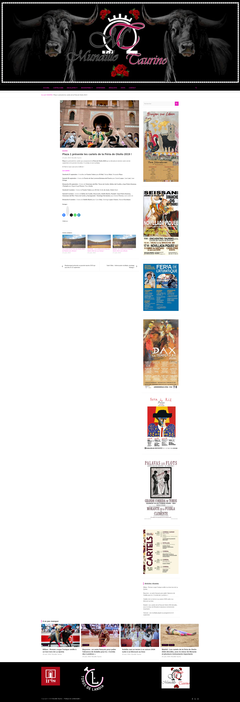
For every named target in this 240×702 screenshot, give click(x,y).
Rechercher (177, 104)
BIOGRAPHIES (86, 88)
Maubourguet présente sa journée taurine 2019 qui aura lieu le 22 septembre (80, 266)
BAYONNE (86, 645)
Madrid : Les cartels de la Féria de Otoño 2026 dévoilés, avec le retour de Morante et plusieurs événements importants (160, 607)
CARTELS (165, 645)
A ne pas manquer (51, 621)
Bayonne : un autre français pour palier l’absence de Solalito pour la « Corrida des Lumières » (99, 651)
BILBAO (45, 645)
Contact (132, 88)
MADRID (65, 151)
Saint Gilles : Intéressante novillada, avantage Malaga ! (120, 266)
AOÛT (124, 645)
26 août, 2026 (47, 654)
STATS (123, 88)
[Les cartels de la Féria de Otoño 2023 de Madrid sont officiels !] (74, 241)
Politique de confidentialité (72, 698)
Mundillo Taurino (76, 158)
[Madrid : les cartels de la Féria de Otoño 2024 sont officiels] (124, 241)
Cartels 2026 (58, 88)
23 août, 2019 (66, 158)
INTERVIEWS (100, 88)
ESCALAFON (71, 88)
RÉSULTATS (113, 88)
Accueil (46, 88)
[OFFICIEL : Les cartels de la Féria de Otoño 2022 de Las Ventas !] (99, 241)
